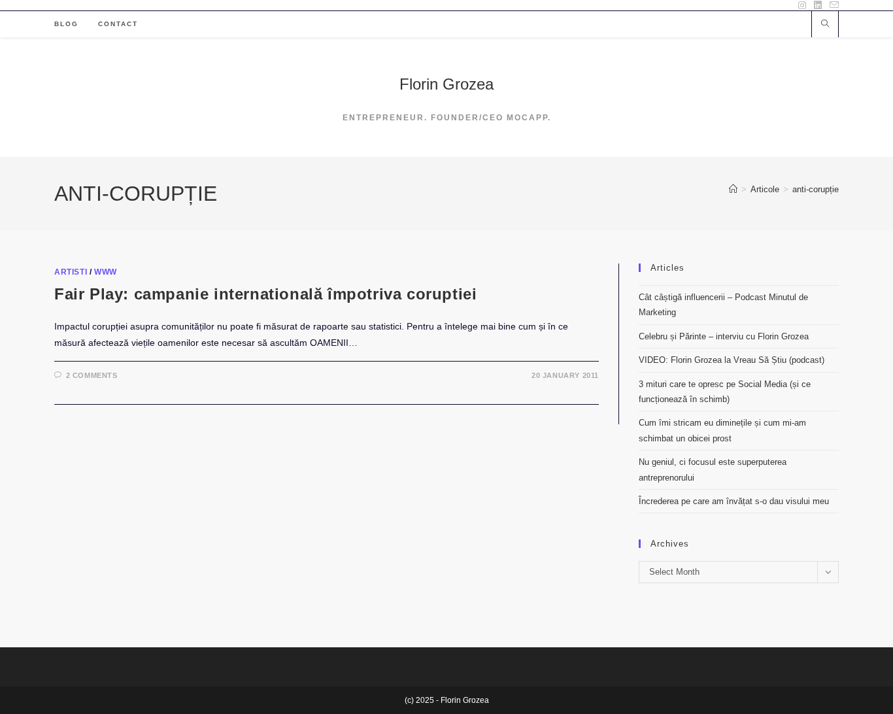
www (105, 272)
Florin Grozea (446, 84)
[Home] (733, 189)
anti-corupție (815, 189)
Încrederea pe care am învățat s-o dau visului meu (734, 501)
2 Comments (92, 375)
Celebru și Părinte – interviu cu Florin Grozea (724, 336)
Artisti (70, 272)
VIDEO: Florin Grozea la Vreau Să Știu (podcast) (731, 360)
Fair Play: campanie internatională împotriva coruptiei (265, 294)
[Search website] (825, 25)
